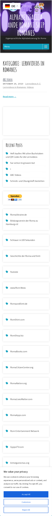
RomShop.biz (16, 335)
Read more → (9, 96)
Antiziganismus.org (19, 462)
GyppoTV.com (17, 446)
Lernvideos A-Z (32, 83)
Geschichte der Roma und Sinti (25, 255)
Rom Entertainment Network (24, 431)
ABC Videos (8, 79)
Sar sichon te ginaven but (22, 162)
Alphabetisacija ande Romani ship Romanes (26, 24)
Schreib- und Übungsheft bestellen (27, 181)
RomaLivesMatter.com (21, 399)
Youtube (14, 271)
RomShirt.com (17, 319)
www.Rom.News (18, 287)
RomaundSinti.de (18, 303)
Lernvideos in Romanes (14, 87)
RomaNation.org (18, 383)
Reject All (26, 510)
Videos (30, 87)
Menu (7, 46)
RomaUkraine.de (18, 214)
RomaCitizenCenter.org (21, 367)
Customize (26, 502)
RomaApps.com (18, 415)
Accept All (26, 494)
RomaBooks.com (18, 351)
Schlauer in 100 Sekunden (22, 240)
